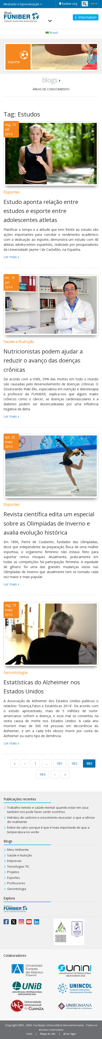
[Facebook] (6, 923)
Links (29, 1033)
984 (42, 774)
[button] (93, 3)
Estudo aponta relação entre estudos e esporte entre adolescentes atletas (41, 211)
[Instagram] (21, 923)
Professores (16, 883)
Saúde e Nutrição (19, 341)
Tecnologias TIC (18, 866)
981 (60, 763)
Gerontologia (15, 672)
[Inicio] (21, 16)
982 (74, 763)
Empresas (14, 861)
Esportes (11, 192)
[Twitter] (13, 923)
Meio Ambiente (18, 849)
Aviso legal (69, 1033)
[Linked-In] (36, 923)
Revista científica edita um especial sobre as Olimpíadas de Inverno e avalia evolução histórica (49, 523)
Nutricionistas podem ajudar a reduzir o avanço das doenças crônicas (43, 360)
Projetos (13, 872)
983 (89, 763)
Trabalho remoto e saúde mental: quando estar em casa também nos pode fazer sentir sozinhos (47, 809)
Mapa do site (47, 1033)
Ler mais (10, 257)
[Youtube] (29, 923)
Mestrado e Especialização (22, 4)
